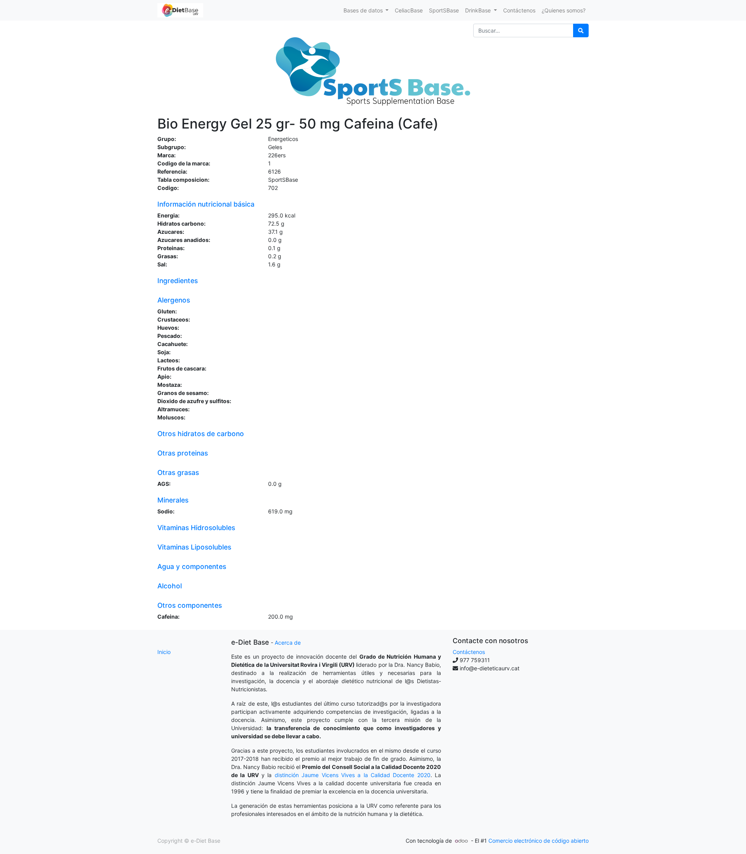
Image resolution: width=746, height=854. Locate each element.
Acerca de (288, 642)
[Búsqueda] (581, 30)
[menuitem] (409, 10)
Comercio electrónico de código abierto (538, 840)
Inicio (164, 652)
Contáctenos (469, 652)
